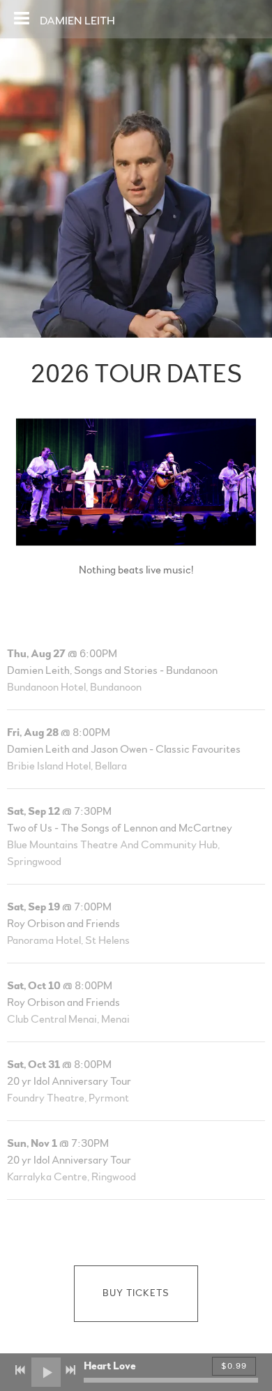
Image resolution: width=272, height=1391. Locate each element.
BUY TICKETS (136, 1293)
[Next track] (70, 1370)
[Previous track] (20, 1370)
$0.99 (234, 1366)
